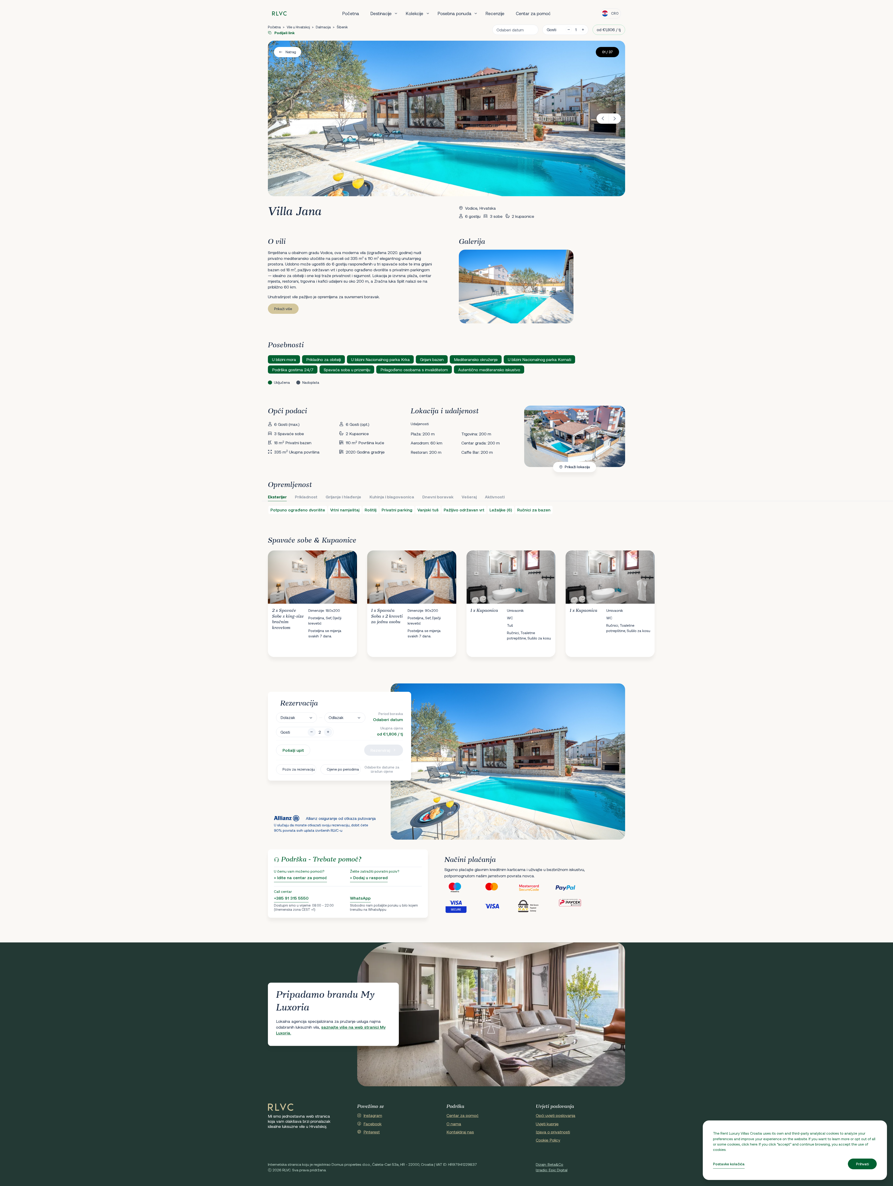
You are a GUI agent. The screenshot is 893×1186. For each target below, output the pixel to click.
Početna (350, 13)
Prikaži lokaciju (577, 467)
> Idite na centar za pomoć (300, 877)
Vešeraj (469, 496)
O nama (453, 1123)
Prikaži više (283, 309)
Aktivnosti (495, 496)
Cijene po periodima (343, 769)
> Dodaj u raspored (369, 877)
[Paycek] (573, 906)
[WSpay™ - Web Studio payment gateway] (536, 906)
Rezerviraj (380, 750)
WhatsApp (360, 898)
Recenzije (495, 13)
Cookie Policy (548, 1140)
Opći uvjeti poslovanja (555, 1115)
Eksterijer (277, 496)
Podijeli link (284, 33)
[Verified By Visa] (462, 906)
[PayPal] (573, 888)
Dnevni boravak (437, 496)
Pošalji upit (293, 750)
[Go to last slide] (602, 118)
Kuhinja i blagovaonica (392, 496)
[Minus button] (312, 732)
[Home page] (279, 13)
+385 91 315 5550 (291, 898)
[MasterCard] (499, 888)
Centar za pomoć (533, 13)
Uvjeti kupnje (547, 1123)
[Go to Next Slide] (617, 600)
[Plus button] (328, 732)
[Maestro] (462, 888)
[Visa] (499, 906)
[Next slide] (615, 118)
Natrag (291, 52)
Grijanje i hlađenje (343, 496)
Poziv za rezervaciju (299, 769)
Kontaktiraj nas (460, 1131)
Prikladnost (306, 496)
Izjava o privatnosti (553, 1131)
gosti (551, 29)
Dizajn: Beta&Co (549, 1164)
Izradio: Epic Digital (551, 1170)
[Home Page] (280, 1107)
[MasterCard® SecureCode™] (536, 888)
